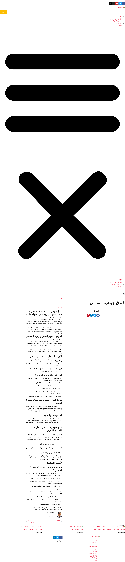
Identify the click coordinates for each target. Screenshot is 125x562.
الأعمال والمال (119, 23)
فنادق (62, 298)
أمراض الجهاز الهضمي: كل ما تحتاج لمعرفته (32, 529)
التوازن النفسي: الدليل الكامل (76, 529)
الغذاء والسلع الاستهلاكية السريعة (114, 20)
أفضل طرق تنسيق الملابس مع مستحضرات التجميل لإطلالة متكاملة (109, 529)
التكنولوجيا (120, 27)
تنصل (96, 548)
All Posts (51, 516)
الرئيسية (95, 541)
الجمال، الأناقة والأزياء (117, 21)
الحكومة (120, 25)
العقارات (120, 18)
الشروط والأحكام (93, 546)
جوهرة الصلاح (59, 449)
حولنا (96, 549)
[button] (62, 153)
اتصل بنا (95, 544)
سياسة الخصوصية (93, 542)
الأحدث (120, 16)
